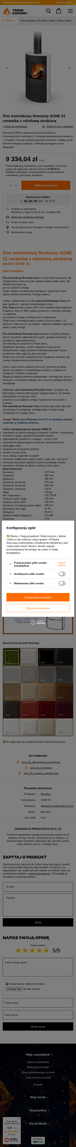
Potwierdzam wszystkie (38, 597)
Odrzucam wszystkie (38, 607)
